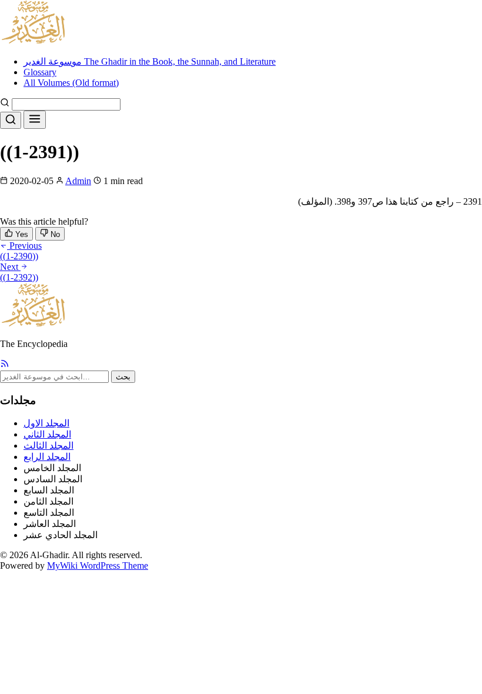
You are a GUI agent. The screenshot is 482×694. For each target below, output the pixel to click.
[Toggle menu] (35, 120)
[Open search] (10, 120)
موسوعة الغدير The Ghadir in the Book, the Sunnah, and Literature (150, 61)
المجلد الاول (46, 423)
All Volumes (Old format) (71, 83)
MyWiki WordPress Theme (97, 565)
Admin (78, 181)
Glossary (40, 72)
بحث (123, 376)
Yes (20, 234)
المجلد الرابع (47, 457)
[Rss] (4, 365)
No (54, 234)
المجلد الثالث (48, 446)
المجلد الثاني (47, 434)
